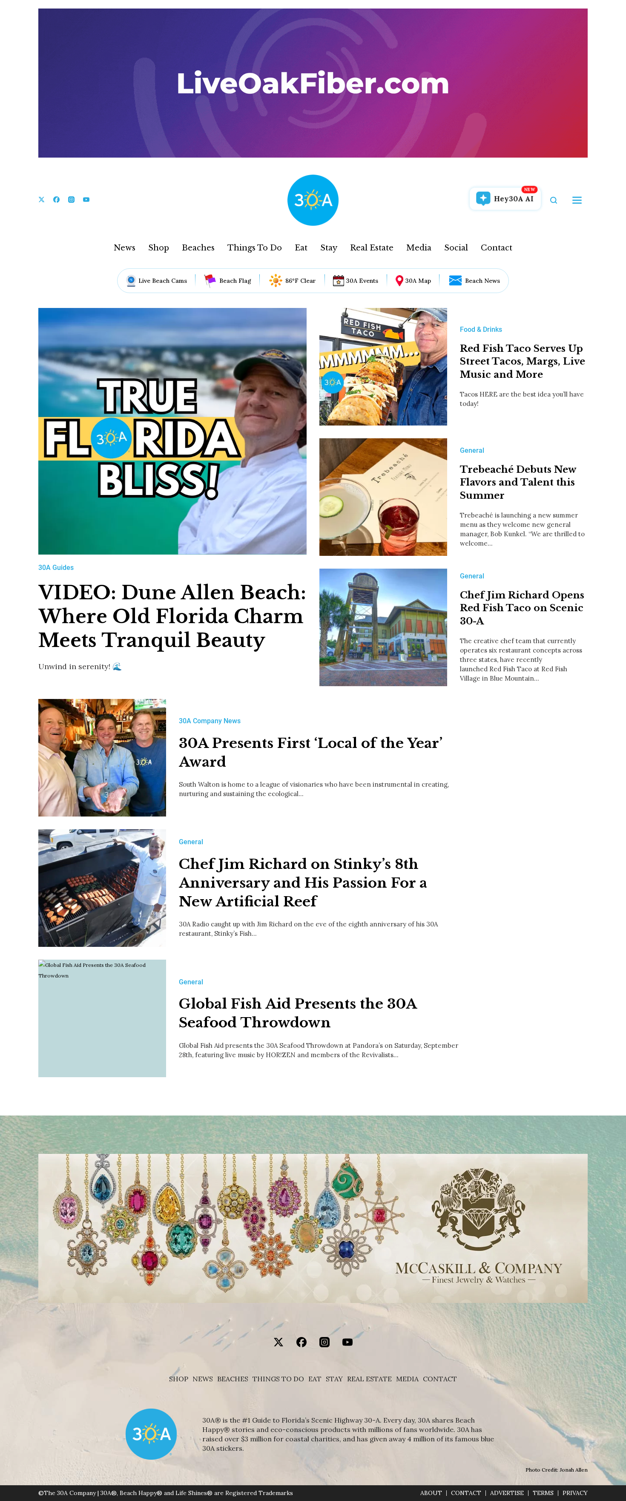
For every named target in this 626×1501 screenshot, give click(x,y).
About (431, 1493)
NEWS (202, 1379)
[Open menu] (577, 200)
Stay (328, 248)
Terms (543, 1493)
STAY (334, 1379)
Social (456, 248)
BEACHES (232, 1379)
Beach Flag (235, 281)
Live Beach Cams (162, 281)
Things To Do (254, 248)
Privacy (575, 1493)
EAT (315, 1379)
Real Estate (371, 248)
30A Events (362, 281)
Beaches (198, 248)
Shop (158, 248)
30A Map (418, 281)
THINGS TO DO (278, 1379)
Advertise (507, 1493)
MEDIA (407, 1379)
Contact (496, 248)
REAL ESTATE (369, 1379)
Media (418, 248)
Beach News (482, 281)
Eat (301, 248)
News (124, 248)
